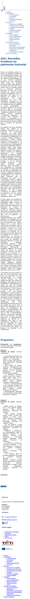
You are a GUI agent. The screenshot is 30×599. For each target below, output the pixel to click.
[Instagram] (12, 522)
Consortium (13, 16)
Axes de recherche (15, 44)
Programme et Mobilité (16, 24)
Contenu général (14, 15)
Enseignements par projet (17, 27)
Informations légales (10, 535)
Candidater (9, 33)
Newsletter (8, 533)
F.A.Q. (11, 41)
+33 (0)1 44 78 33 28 (9, 2)
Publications (13, 50)
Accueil (8, 12)
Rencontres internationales (17, 47)
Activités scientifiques (12, 42)
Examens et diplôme (15, 30)
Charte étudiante (14, 32)
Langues (12, 29)
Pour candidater (14, 35)
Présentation (10, 13)
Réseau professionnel (16, 19)
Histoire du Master (11, 53)
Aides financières (14, 39)
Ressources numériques (17, 52)
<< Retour (3, 486)
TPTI (2, 10)
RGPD (7, 536)
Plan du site (8, 538)
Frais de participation (16, 36)
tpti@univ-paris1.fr (8, 3)
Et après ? (12, 21)
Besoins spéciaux (15, 38)
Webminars (13, 45)
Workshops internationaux (17, 48)
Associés (12, 18)
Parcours (9, 22)
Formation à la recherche (17, 25)
